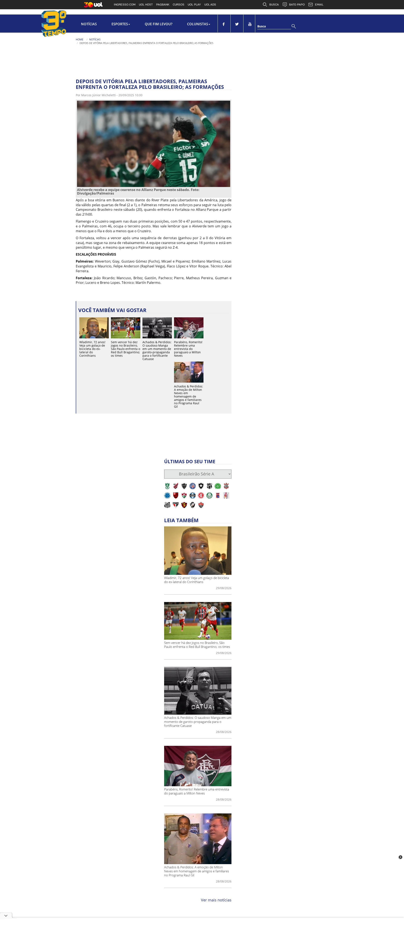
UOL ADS (210, 4)
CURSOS (178, 4)
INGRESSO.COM (125, 4)
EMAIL (319, 4)
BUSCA (274, 4)
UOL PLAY (194, 4)
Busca (261, 26)
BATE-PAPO (297, 4)
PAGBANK (162, 4)
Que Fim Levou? (158, 24)
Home (79, 39)
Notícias (89, 24)
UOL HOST (146, 4)
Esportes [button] (120, 24)
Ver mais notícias (216, 899)
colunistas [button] (197, 24)
